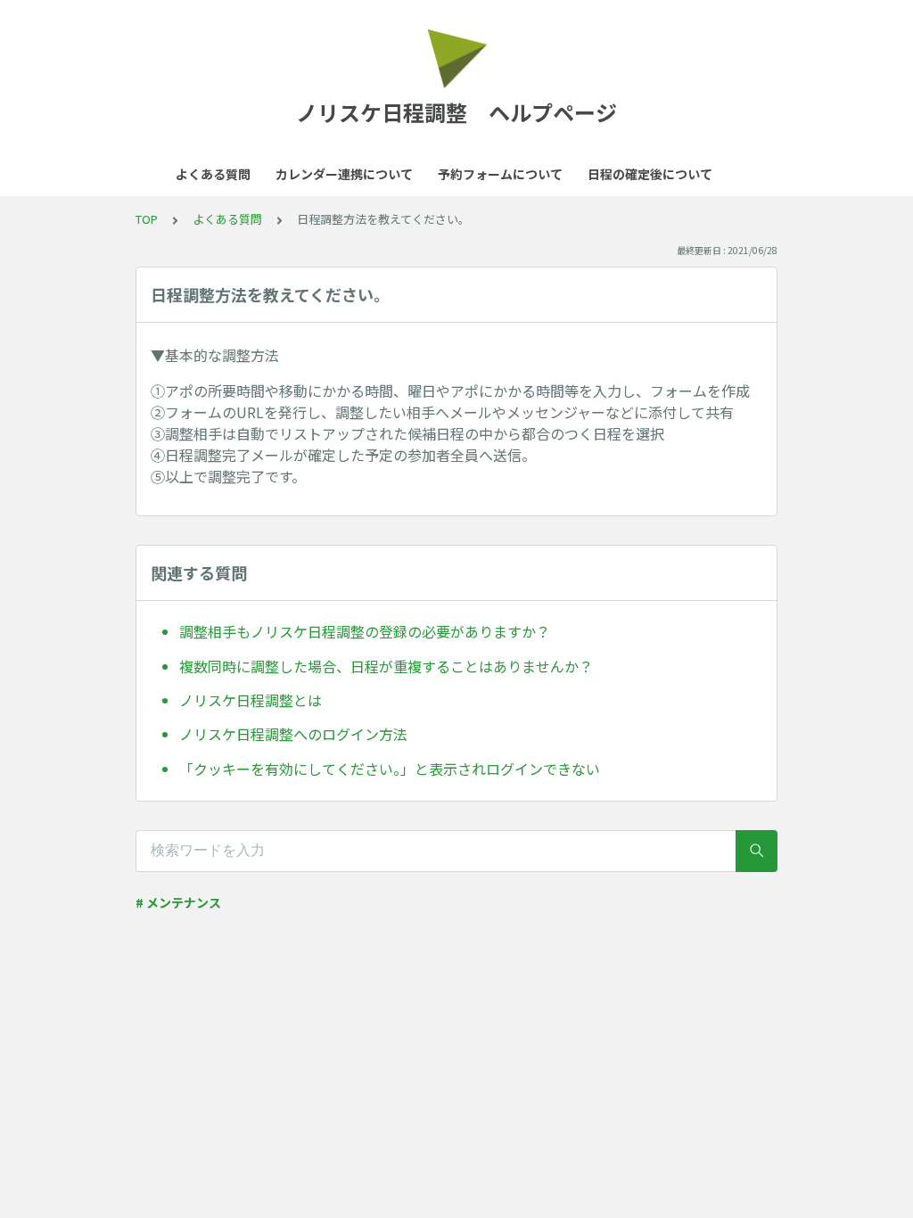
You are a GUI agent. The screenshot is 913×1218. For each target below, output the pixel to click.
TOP (147, 218)
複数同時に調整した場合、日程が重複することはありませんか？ (386, 666)
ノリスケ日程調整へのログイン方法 (293, 734)
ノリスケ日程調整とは (250, 700)
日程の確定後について (650, 174)
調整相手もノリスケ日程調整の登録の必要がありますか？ (364, 631)
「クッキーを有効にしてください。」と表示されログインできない (389, 768)
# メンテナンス (178, 902)
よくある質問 (213, 174)
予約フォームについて (500, 174)
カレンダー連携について (344, 174)
